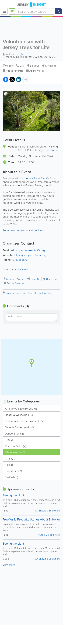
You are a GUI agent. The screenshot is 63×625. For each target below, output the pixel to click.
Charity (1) (10, 458)
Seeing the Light (13, 495)
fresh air (32, 293)
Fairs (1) (9, 465)
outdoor (42, 293)
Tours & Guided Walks (48, 534)
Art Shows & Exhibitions (47, 510)
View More (9, 565)
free (50, 293)
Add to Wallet (36, 70)
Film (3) (9, 440)
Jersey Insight (16, 54)
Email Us (34, 65)
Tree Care (21, 293)
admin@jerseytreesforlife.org (28, 250)
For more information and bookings (24, 230)
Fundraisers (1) (13, 471)
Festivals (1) (11, 477)
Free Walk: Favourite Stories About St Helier (31, 519)
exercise (10, 293)
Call (22, 65)
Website (9, 65)
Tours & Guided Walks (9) (19, 427)
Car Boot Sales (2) (15, 446)
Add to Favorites (14, 70)
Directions (50, 65)
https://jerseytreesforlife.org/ (30, 255)
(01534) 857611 (20, 260)
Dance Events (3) (15, 433)
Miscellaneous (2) (15, 452)
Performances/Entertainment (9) (24, 421)
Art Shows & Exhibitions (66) (21, 408)
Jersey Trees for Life (37, 178)
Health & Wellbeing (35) (19, 415)
